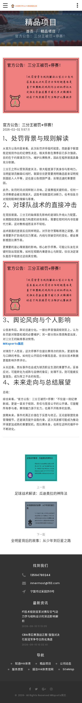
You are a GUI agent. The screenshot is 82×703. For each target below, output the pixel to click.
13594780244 (40, 575)
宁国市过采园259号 (42, 591)
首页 (30, 31)
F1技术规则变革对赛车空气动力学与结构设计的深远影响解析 (40, 616)
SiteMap (68, 669)
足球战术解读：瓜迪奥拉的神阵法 (41, 493)
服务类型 (17, 669)
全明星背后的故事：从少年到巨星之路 (41, 540)
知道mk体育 (23, 663)
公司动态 (65, 663)
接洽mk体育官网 (43, 669)
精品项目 (48, 31)
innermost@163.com (45, 583)
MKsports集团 (58, 695)
